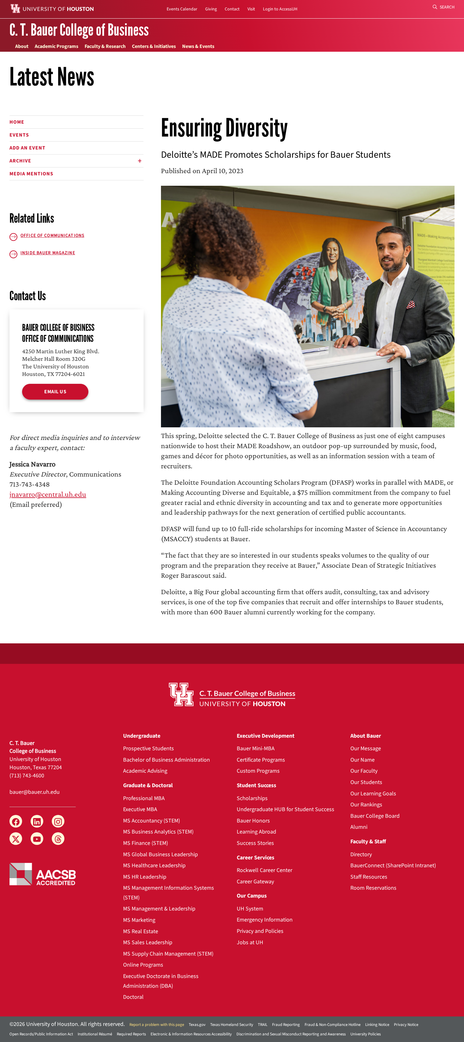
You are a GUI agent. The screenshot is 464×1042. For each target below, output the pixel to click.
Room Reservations (373, 888)
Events (19, 135)
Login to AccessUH (280, 9)
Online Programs (143, 965)
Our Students (366, 782)
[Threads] (58, 838)
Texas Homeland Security (231, 1024)
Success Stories (255, 843)
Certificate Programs (261, 760)
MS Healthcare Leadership (154, 865)
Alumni (358, 827)
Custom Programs (258, 771)
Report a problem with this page (156, 1024)
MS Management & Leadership (159, 909)
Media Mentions (31, 173)
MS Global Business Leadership (160, 854)
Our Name (362, 760)
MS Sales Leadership (147, 942)
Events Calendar (182, 9)
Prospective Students (148, 748)
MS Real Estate (140, 931)
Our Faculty (364, 771)
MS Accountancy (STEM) (151, 821)
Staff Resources (368, 877)
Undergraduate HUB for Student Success (285, 809)
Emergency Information (265, 920)
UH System (250, 909)
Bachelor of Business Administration (166, 760)
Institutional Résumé (95, 1034)
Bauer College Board (375, 816)
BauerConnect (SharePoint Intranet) (393, 865)
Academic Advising (145, 771)
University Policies (365, 1034)
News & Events (198, 46)
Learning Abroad (256, 832)
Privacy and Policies (260, 931)
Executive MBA (140, 809)
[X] (15, 838)
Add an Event (27, 147)
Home (16, 122)
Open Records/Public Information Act (41, 1034)
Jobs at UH (250, 942)
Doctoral (133, 997)
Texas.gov (197, 1024)
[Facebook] (15, 821)
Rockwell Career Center (264, 870)
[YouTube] (37, 838)
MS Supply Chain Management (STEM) (168, 954)
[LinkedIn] (37, 821)
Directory (361, 854)
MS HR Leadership (144, 877)
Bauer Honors (253, 821)
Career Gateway (255, 882)
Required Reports (131, 1034)
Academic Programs (56, 46)
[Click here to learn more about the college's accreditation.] (42, 873)
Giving (211, 9)
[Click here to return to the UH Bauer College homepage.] (232, 694)
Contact (232, 9)
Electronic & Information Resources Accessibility (191, 1034)
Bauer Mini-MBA (256, 748)
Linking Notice (377, 1024)
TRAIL (262, 1024)
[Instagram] (58, 821)
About (21, 46)
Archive (20, 160)
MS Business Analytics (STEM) (158, 832)
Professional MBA (144, 798)
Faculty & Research (105, 46)
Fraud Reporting (286, 1024)
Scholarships (252, 798)
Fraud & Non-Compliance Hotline (332, 1024)
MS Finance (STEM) (145, 843)
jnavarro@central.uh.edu (47, 494)
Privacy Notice (406, 1024)
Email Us (55, 391)
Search (447, 7)
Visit (251, 9)
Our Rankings (366, 805)
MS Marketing (139, 920)
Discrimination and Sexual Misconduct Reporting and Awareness (291, 1034)
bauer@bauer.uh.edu (34, 792)
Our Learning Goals (373, 794)
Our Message (365, 748)
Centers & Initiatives (154, 46)
